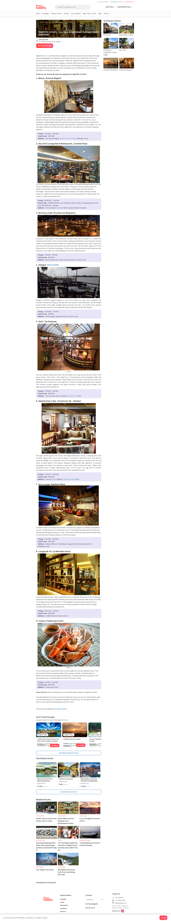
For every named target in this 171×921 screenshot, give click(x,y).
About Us (63, 911)
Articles (46, 22)
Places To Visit (56, 14)
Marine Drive (72, 396)
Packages (45, 14)
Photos (106, 14)
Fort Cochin (53, 265)
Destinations (64, 905)
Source (68, 371)
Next (99, 733)
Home (41, 22)
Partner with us (90, 908)
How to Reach (76, 14)
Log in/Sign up (129, 2)
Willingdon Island (69, 479)
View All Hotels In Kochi (69, 792)
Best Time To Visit (89, 14)
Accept (163, 918)
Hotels (66, 14)
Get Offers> (54, 745)
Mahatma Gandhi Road (68, 138)
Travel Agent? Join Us (116, 2)
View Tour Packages (44, 46)
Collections (63, 908)
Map (99, 14)
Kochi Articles (53, 22)
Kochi (38, 14)
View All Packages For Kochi (69, 753)
